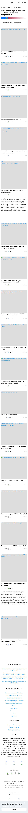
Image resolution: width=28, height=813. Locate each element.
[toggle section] (15, 684)
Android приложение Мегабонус (14, 695)
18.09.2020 (25, 56)
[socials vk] (8, 774)
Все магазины (14, 711)
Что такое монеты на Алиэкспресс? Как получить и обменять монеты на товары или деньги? (14, 677)
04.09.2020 (25, 451)
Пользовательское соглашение (13, 785)
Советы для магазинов (14, 729)
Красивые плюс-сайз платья (9, 414)
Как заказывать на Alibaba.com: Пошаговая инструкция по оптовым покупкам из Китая (14, 673)
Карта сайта (14, 716)
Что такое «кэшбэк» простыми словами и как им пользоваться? (14, 669)
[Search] (19, 2)
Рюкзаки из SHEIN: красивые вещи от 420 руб (13, 52)
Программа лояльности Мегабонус (14, 693)
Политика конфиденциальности (14, 787)
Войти (24, 2)
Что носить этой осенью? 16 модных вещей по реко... (12, 191)
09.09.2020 (25, 251)
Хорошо (14, 809)
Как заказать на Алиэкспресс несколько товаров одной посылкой (14, 681)
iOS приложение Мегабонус (14, 698)
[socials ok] (12, 774)
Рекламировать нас (14, 727)
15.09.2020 (25, 155)
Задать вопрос (14, 708)
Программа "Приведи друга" (14, 724)
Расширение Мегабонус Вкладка (14, 703)
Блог (14, 713)
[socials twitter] (16, 774)
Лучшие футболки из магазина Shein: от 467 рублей (13, 584)
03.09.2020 (25, 548)
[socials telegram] (20, 774)
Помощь (14, 705)
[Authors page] (2, 56)
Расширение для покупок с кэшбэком (14, 700)
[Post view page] (14, 39)
